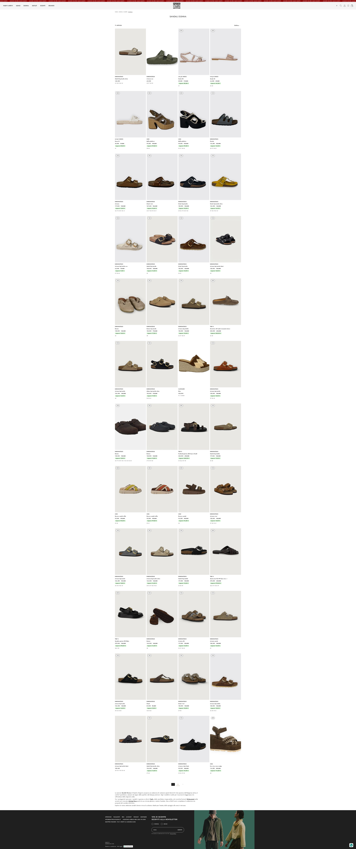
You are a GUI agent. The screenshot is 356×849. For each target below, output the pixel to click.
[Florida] (225, 120)
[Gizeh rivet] (162, 182)
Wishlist (136, 817)
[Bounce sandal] (193, 495)
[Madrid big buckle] (162, 245)
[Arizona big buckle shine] (162, 557)
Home (116, 12)
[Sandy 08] (193, 57)
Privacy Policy (173, 833)
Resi (123, 817)
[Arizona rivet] (225, 495)
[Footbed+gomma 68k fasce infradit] (193, 432)
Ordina (236, 25)
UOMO (18, 6)
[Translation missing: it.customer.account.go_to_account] (344, 5)
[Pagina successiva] (183, 784)
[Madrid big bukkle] (225, 432)
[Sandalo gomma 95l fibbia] (130, 620)
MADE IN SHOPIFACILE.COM (109, 843)
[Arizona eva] (162, 56)
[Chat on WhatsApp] (351, 845)
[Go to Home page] (178, 5)
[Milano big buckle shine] (162, 370)
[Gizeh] (162, 682)
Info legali (120, 846)
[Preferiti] (348, 6)
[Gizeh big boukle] (193, 182)
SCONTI (42, 6)
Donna (121, 12)
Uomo (165, 824)
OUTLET (34, 6)
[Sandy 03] (225, 57)
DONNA (26, 6)
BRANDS (51, 6)
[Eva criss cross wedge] (225, 745)
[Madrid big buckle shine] (130, 56)
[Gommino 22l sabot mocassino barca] (225, 307)
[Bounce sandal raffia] (130, 495)
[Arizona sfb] (193, 620)
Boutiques (144, 817)
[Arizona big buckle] (130, 370)
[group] (237, 25)
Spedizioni (108, 817)
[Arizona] (130, 182)
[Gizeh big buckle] (193, 245)
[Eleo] (193, 368)
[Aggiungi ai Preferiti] (143, 31)
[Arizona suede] (225, 620)
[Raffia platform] (162, 120)
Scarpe (125, 12)
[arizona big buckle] (130, 682)
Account (129, 817)
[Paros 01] (130, 120)
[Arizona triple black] (193, 745)
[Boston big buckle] (162, 307)
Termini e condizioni (110, 846)
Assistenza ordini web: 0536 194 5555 (134, 819)
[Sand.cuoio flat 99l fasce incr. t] (225, 557)
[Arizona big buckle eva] (130, 245)
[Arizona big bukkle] (193, 307)
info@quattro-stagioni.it (113, 819)
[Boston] (130, 307)
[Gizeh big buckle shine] (225, 182)
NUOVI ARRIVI (8, 6)
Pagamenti (116, 817)
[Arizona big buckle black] (225, 245)
